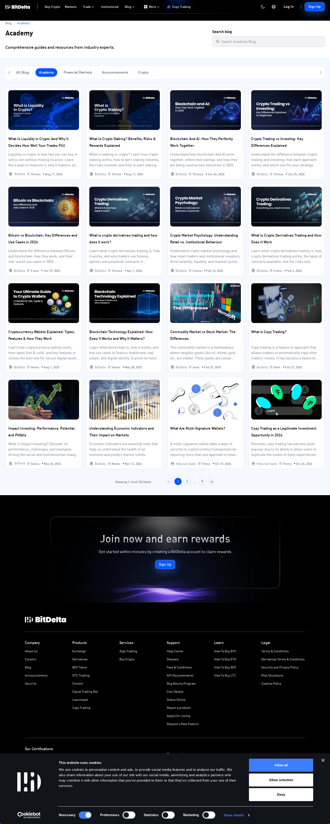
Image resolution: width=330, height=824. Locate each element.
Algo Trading (128, 651)
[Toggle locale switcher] (273, 6)
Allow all (281, 765)
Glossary (173, 659)
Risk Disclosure (272, 675)
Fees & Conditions (179, 667)
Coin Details (175, 691)
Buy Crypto (126, 659)
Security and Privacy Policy (279, 667)
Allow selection (281, 780)
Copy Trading (81, 708)
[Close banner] (323, 760)
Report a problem (179, 708)
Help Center (175, 651)
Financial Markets (78, 72)
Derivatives (80, 659)
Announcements (115, 72)
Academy (46, 72)
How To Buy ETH (225, 659)
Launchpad (80, 699)
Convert (77, 683)
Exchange (79, 651)
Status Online (176, 699)
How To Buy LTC (225, 675)
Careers (30, 659)
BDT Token (79, 667)
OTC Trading (81, 675)
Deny (281, 794)
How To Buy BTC (225, 651)
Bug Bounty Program (181, 683)
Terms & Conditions (275, 651)
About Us (31, 651)
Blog (28, 667)
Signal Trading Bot (85, 691)
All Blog (22, 72)
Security (30, 683)
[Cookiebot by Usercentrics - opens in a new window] (29, 815)
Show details (234, 815)
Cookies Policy (271, 683)
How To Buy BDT (225, 667)
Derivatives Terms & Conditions (283, 659)
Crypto (143, 72)
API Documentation (180, 675)
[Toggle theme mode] (262, 6)
